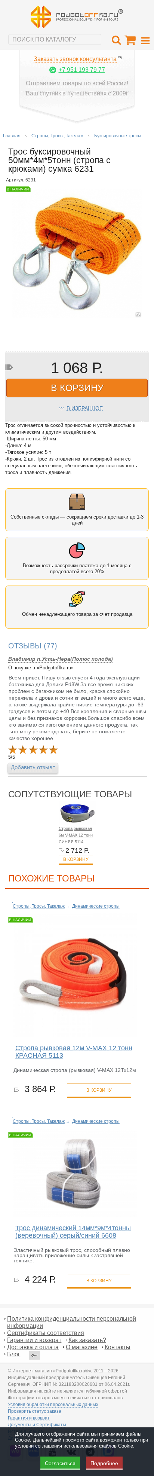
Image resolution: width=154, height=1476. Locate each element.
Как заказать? (87, 1340)
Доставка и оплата (33, 1347)
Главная (12, 135)
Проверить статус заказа (34, 1411)
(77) (32, 646)
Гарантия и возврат (29, 1418)
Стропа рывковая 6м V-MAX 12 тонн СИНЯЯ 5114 (76, 835)
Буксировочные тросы (117, 135)
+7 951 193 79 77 (82, 70)
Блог (13, 1354)
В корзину (76, 859)
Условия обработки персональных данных (53, 1404)
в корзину (77, 387)
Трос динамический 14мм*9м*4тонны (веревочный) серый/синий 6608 (73, 1231)
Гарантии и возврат (34, 1340)
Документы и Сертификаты (37, 1424)
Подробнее (104, 1463)
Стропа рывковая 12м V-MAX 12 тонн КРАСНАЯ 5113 (73, 1051)
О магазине (82, 1347)
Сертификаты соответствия (45, 1333)
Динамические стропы (96, 906)
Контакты (117, 1347)
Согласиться (60, 1463)
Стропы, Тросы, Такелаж (57, 135)
